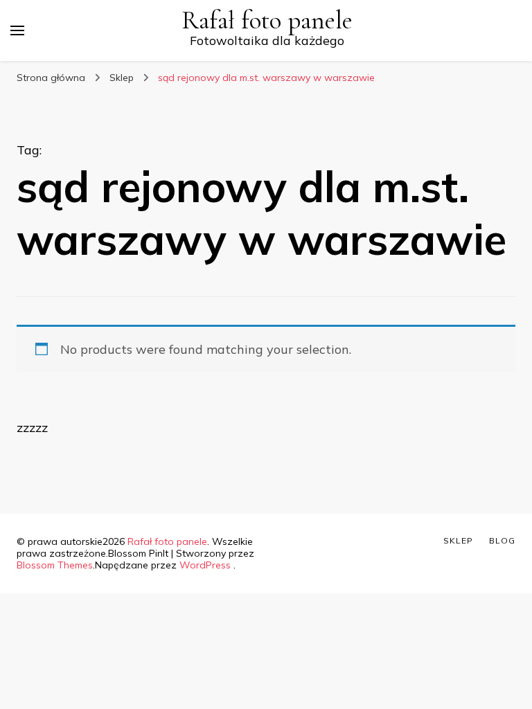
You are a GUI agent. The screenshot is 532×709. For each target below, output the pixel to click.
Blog (502, 540)
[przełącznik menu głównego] (17, 30)
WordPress (205, 565)
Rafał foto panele (267, 20)
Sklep (458, 540)
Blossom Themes (55, 565)
